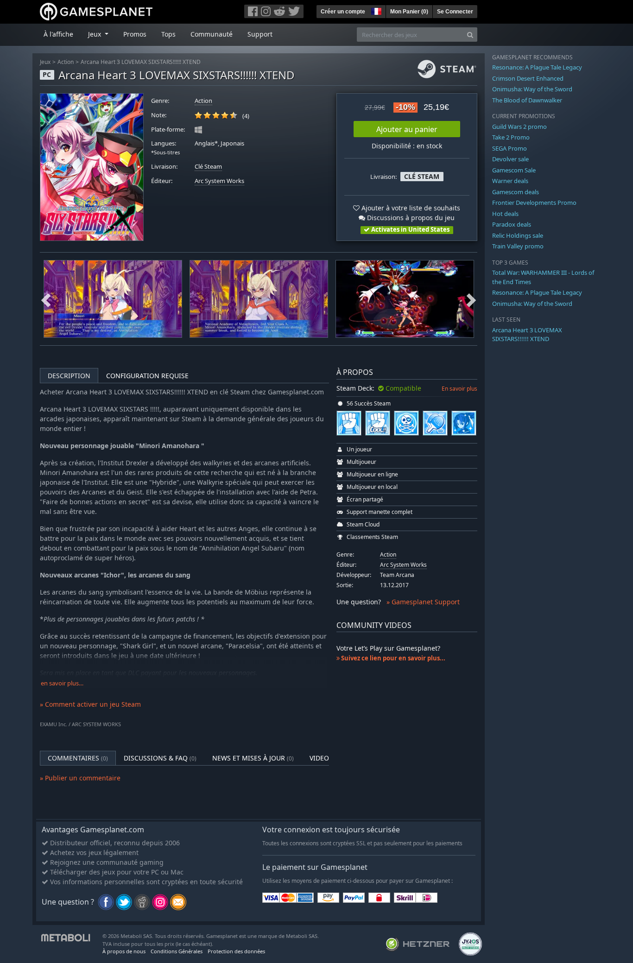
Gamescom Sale (514, 170)
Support (259, 34)
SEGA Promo (509, 148)
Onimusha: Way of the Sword (532, 89)
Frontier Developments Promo (534, 202)
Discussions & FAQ (160, 758)
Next (471, 299)
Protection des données (236, 951)
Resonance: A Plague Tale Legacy (537, 67)
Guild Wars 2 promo (519, 126)
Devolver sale (510, 159)
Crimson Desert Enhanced (527, 78)
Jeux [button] (95, 34)
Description (69, 375)
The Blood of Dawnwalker (527, 100)
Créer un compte (343, 11)
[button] (375, 10)
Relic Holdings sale (517, 235)
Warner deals (510, 181)
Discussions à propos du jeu (410, 217)
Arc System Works (219, 181)
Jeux (45, 61)
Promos (134, 34)
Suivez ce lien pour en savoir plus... (392, 658)
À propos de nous (124, 951)
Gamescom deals (515, 192)
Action (65, 61)
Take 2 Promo (511, 137)
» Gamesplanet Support (423, 601)
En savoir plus (459, 388)
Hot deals (505, 213)
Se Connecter (455, 11)
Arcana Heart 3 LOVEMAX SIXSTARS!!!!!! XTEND (141, 61)
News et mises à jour (253, 758)
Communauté (211, 34)
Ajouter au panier (406, 129)
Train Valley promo (518, 246)
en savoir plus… (62, 683)
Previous (46, 299)
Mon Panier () (409, 11)
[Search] (470, 34)
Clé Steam (208, 167)
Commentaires (78, 758)
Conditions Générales (177, 951)
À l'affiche (58, 34)
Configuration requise (147, 375)
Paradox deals (511, 224)
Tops (168, 34)
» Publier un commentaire (80, 777)
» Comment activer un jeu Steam (90, 704)
